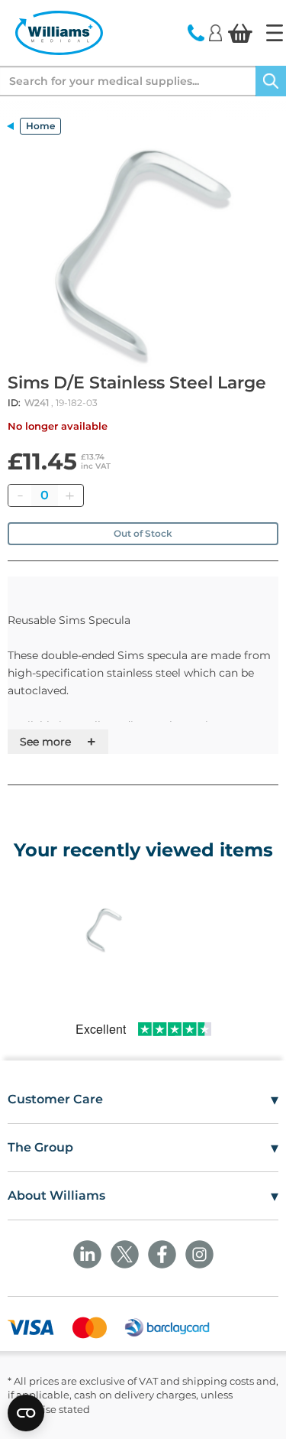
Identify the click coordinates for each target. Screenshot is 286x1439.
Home (40, 126)
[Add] (69, 495)
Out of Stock (143, 533)
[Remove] (19, 495)
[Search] (270, 81)
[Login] (215, 32)
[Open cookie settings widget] (26, 1413)
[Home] (274, 32)
